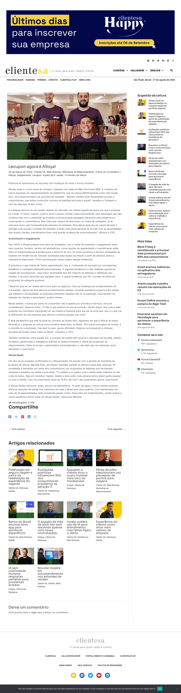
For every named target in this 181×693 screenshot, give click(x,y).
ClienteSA (119, 70)
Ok (160, 688)
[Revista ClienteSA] (138, 340)
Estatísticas (53, 490)
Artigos (70, 485)
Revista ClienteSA (151, 340)
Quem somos (65, 665)
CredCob (155, 70)
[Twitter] (16, 416)
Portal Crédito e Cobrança (100, 656)
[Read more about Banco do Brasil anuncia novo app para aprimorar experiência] (21, 509)
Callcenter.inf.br (70, 656)
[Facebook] (9, 416)
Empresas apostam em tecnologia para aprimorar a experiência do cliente (153, 319)
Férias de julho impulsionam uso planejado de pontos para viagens (108, 475)
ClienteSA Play (68, 80)
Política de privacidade (110, 665)
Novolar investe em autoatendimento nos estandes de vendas (50, 573)
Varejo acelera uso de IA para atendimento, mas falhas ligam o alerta (79, 527)
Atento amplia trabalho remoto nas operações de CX (154, 287)
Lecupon (36, 175)
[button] (171, 70)
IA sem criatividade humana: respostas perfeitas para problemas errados (18, 576)
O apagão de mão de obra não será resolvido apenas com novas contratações (50, 527)
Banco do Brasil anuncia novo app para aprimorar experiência (19, 527)
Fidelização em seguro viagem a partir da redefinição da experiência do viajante (20, 477)
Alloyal (12, 175)
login (34, 612)
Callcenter (137, 70)
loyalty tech (49, 175)
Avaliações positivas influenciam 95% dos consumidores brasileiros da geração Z (159, 134)
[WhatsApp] (35, 416)
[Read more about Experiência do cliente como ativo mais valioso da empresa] (109, 509)
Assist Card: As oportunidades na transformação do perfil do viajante (158, 104)
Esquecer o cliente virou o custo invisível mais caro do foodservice (77, 475)
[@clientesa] (138, 350)
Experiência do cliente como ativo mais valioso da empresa (106, 527)
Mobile (11, 540)
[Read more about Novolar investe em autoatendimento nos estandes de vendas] (50, 555)
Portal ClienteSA (150, 359)
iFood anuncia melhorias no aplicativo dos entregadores (153, 270)
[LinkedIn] (29, 416)
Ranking (30, 80)
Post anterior (17, 429)
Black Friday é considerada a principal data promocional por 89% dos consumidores (153, 251)
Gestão (11, 491)
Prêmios (41, 80)
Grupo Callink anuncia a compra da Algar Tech (153, 302)
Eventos (53, 80)
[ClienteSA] (138, 369)
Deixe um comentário (107, 171)
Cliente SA (39, 171)
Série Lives (84, 80)
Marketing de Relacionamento (78, 171)
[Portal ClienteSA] (138, 359)
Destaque (23, 488)
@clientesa (147, 349)
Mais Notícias (54, 171)
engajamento (24, 175)
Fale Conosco (85, 665)
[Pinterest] (22, 416)
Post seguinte (116, 429)
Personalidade (15, 80)
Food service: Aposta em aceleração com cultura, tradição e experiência (159, 214)
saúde (60, 175)
